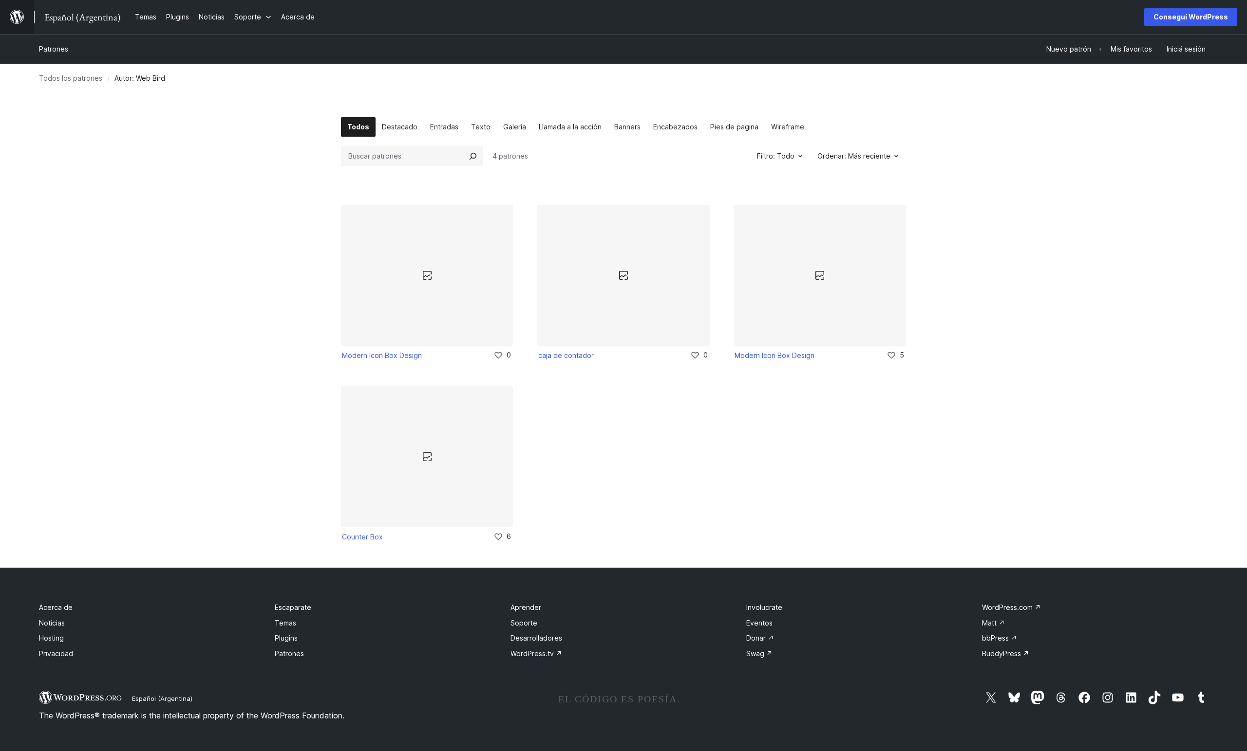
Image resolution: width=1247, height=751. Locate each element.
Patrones (53, 49)
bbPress (999, 638)
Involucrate (764, 607)
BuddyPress (1005, 653)
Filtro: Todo (775, 156)
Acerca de (56, 607)
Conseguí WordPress (1190, 17)
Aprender (525, 607)
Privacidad (56, 653)
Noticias (52, 623)
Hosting (51, 638)
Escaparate (293, 607)
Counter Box (362, 537)
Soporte (523, 623)
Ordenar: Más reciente (853, 156)
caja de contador (566, 355)
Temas (285, 623)
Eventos (759, 623)
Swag (759, 653)
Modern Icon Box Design (382, 355)
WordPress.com (1011, 607)
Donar (760, 638)
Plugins (286, 638)
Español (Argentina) (162, 698)
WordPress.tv (536, 653)
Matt (993, 623)
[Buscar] (473, 156)
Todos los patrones (70, 78)
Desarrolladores (536, 638)
